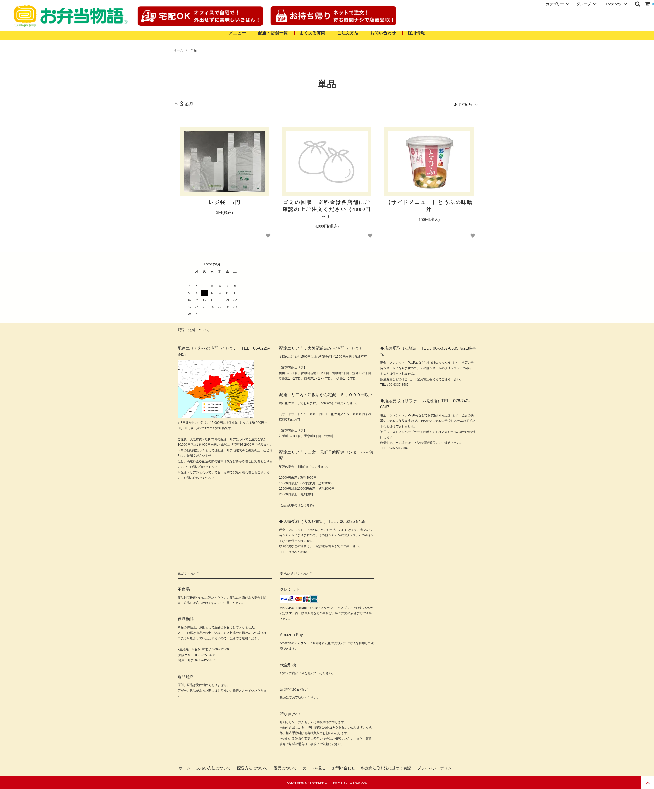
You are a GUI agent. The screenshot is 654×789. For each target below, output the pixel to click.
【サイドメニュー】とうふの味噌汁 (429, 205)
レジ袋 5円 (224, 202)
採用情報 (416, 33)
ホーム (178, 50)
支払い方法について (213, 768)
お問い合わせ (384, 33)
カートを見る (314, 768)
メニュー (237, 33)
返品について (285, 768)
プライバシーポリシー (436, 768)
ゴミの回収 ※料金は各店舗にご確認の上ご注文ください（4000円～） (327, 209)
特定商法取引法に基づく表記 (386, 768)
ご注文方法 (348, 33)
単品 (194, 50)
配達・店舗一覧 (273, 33)
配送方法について (252, 768)
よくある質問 (312, 33)
